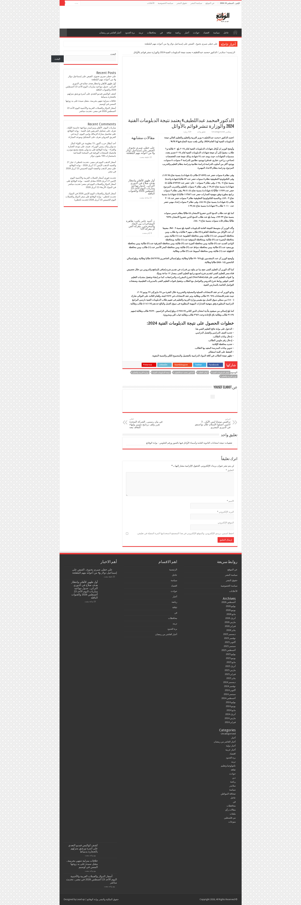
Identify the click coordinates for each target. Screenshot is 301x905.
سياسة (216, 32)
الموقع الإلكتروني (226, 522)
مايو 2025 (231, 662)
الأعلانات (150, 3)
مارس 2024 (230, 718)
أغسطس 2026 (228, 602)
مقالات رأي (230, 809)
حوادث (196, 32)
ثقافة (169, 32)
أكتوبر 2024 (230, 690)
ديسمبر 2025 (229, 634)
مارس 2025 (230, 670)
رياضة (178, 32)
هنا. (196, 329)
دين (234, 777)
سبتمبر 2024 (230, 694)
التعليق (230, 470)
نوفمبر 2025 (230, 638)
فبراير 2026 (230, 626)
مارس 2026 (230, 622)
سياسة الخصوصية (165, 3)
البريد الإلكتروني (225, 511)
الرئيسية (235, 32)
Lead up (81, 899)
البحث (113, 54)
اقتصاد (206, 32)
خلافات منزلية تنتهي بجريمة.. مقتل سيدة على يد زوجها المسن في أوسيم (82, 864)
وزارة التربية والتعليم (140, 372)
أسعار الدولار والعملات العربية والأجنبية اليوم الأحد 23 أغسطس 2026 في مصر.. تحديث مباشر (91, 879)
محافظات (151, 32)
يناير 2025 (231, 678)
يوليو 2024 (231, 702)
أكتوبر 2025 (230, 642)
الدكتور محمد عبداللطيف (184, 372)
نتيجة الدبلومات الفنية (161, 372)
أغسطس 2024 (228, 698)
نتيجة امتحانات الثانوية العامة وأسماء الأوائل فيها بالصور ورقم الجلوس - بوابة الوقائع (185, 443)
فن (161, 32)
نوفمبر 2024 (230, 686)
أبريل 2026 (230, 618)
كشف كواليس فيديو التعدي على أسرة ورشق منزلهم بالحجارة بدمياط (83, 848)
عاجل (226, 32)
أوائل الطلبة (203, 372)
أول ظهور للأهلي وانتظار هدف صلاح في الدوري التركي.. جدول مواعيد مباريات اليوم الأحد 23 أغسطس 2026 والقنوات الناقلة (141, 187)
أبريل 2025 (230, 666)
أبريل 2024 (230, 714)
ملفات (233, 813)
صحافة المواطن (228, 793)
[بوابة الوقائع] (222, 16)
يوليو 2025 (231, 654)
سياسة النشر (196, 3)
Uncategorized (218, 132)
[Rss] (96, 3)
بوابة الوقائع (92, 899)
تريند (141, 32)
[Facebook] (93, 3)
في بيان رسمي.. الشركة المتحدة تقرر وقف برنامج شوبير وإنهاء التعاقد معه (146, 423)
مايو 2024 (231, 710)
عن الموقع (210, 3)
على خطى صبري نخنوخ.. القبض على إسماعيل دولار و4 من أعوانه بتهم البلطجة (181, 43)
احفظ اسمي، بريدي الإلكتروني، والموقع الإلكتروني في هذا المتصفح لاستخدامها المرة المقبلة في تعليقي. (185, 533)
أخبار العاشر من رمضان (110, 32)
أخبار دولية (231, 745)
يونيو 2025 (231, 658)
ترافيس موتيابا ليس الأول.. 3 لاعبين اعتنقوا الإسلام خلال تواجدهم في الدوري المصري (212, 423)
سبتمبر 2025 (230, 646)
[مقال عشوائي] (63, 33)
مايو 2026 (231, 614)
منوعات (232, 821)
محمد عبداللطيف (211, 137)
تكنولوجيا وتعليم (228, 765)
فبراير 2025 (230, 674)
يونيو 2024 (231, 706)
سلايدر (222, 52)
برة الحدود (130, 32)
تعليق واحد (201, 132)
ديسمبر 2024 (229, 682)
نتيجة (166, 137)
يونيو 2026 (231, 610)
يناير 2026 (231, 630)
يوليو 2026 (231, 606)
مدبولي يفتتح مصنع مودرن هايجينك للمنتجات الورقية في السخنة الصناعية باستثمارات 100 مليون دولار (91, 152)
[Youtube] (86, 3)
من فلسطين (230, 817)
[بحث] (62, 3)
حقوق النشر (182, 3)
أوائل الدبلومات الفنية (220, 372)
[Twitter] (89, 3)
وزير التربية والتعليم (228, 376)
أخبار (187, 32)
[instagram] (83, 3)
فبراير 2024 (230, 722)
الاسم (230, 501)
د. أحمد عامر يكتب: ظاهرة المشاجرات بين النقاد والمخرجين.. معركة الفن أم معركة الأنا (140, 224)
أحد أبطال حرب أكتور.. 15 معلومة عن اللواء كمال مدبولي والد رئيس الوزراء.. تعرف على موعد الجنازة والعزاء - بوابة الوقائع (92, 146)
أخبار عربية (230, 749)
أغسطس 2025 (228, 650)
